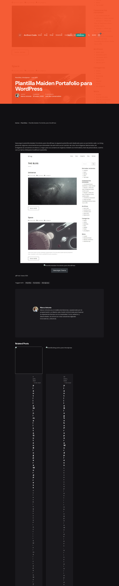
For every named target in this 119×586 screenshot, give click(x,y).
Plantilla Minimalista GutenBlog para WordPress (34, 436)
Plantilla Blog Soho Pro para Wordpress (64, 425)
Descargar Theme (59, 270)
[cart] (99, 35)
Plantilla (28, 283)
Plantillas (18, 77)
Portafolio (36, 283)
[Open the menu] (20, 35)
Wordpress (26, 77)
